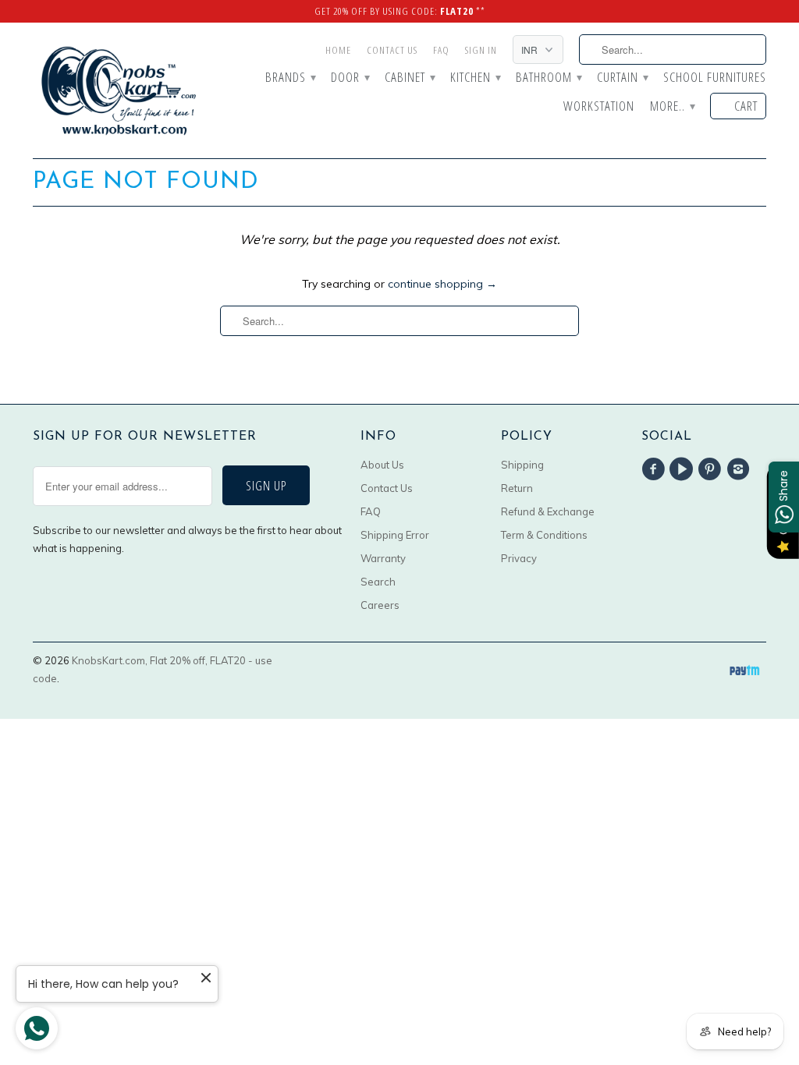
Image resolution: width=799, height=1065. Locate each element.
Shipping (522, 464)
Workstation (598, 107)
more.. (672, 107)
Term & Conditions (544, 535)
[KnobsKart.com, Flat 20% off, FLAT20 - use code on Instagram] (740, 469)
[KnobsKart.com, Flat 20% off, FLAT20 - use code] (118, 90)
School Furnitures (714, 78)
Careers (380, 605)
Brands (290, 78)
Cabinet (410, 78)
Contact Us (392, 50)
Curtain (622, 78)
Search (378, 581)
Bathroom (548, 78)
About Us (382, 464)
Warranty (383, 558)
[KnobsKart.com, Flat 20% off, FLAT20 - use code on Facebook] (655, 469)
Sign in (481, 50)
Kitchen (475, 78)
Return (517, 488)
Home (338, 50)
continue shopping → (442, 284)
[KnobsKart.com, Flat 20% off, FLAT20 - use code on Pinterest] (712, 469)
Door (350, 78)
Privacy (519, 558)
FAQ (441, 50)
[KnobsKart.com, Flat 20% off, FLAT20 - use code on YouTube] (683, 469)
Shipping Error (394, 535)
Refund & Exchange (548, 511)
